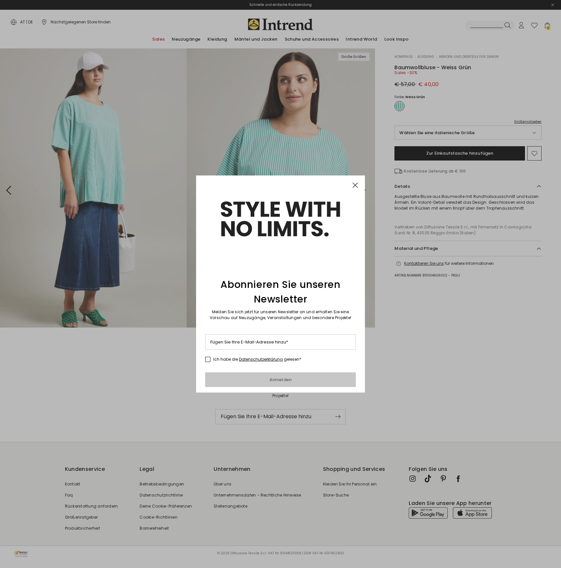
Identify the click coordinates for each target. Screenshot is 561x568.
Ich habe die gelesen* (257, 359)
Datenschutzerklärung (261, 359)
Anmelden (280, 380)
